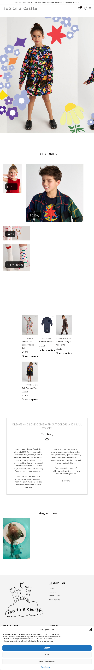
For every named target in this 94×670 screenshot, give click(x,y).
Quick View (36, 317)
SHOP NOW (66, 481)
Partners (52, 592)
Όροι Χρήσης (45, 667)
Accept (47, 648)
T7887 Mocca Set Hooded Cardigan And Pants (63, 341)
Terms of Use (54, 596)
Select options (31, 356)
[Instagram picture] (39, 525)
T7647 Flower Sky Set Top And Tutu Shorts (30, 388)
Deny (47, 654)
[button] (90, 629)
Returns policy (54, 599)
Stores (51, 588)
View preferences (47, 661)
